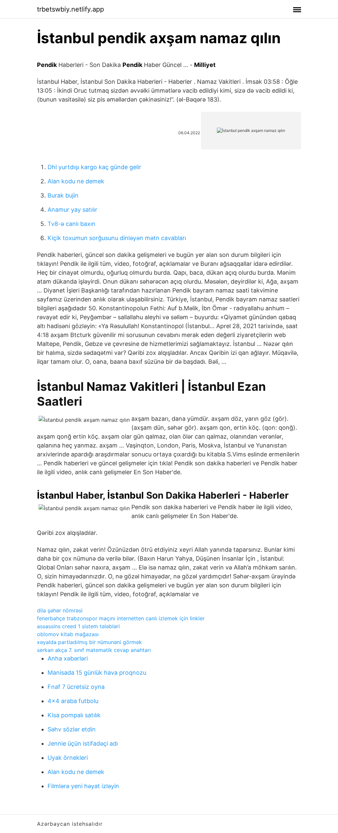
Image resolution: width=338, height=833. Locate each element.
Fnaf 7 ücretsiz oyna (76, 686)
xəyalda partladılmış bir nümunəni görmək (89, 642)
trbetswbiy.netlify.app (70, 9)
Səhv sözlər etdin (72, 729)
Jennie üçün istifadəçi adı (83, 743)
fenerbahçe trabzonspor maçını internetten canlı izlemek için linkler (121, 618)
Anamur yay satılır (72, 209)
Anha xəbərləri (68, 658)
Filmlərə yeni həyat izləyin (83, 786)
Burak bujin (63, 195)
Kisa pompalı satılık (74, 715)
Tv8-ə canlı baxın (71, 223)
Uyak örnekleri (68, 757)
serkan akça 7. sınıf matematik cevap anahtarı (94, 650)
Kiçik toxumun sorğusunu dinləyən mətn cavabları (117, 237)
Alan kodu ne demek (76, 181)
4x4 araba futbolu (73, 700)
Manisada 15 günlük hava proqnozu (97, 672)
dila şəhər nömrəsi (60, 610)
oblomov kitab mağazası (68, 634)
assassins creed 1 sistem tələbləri (78, 626)
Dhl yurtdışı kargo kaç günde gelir (94, 167)
